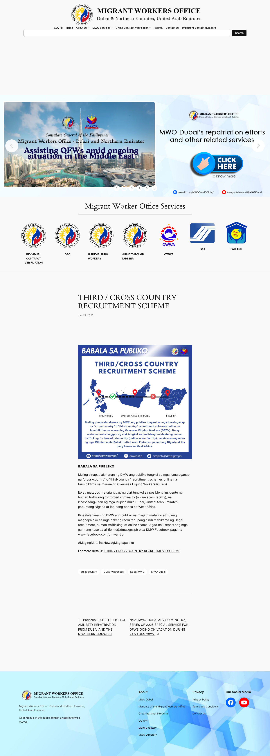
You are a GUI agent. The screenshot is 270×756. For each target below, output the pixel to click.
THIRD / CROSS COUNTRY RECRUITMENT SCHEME (142, 551)
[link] (100, 534)
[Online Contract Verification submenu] (150, 28)
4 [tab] (139, 188)
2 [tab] (124, 188)
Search (239, 32)
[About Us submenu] (88, 28)
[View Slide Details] (135, 146)
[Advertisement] (135, 67)
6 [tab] (154, 188)
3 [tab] (132, 188)
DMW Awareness (114, 571)
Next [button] (258, 145)
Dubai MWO (137, 571)
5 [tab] (147, 188)
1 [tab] (116, 188)
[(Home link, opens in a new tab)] (52, 695)
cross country (89, 571)
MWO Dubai (158, 571)
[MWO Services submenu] (112, 28)
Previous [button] (11, 145)
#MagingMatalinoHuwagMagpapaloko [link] (106, 543)
